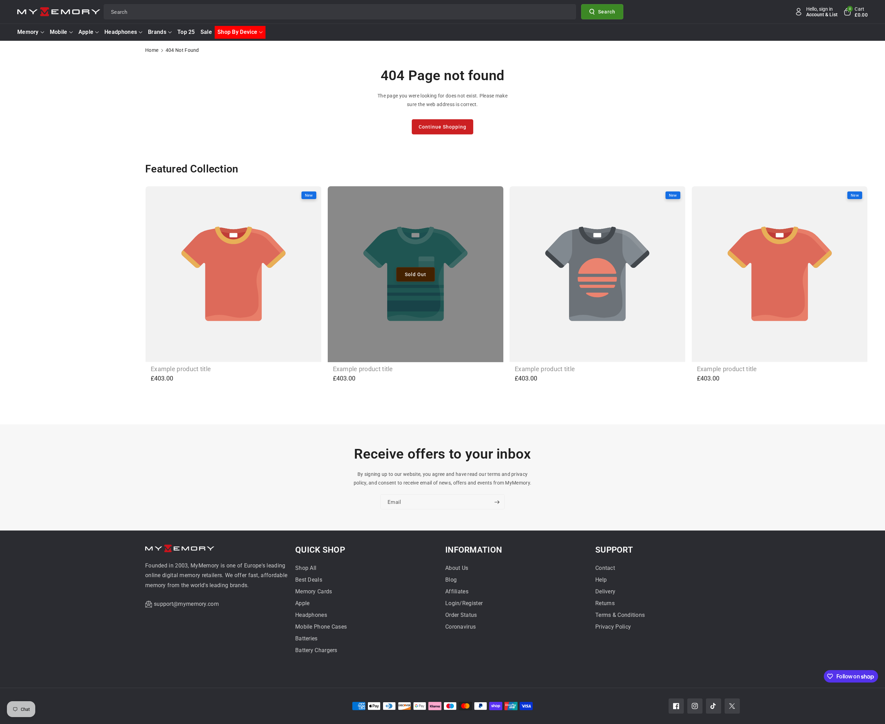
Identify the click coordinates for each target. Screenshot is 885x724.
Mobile (58, 32)
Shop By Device (237, 32)
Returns (605, 603)
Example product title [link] (181, 369)
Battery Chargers (316, 650)
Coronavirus (460, 626)
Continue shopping (442, 127)
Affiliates (456, 591)
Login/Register (464, 603)
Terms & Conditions (620, 615)
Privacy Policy (613, 626)
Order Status (461, 615)
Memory (28, 32)
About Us (456, 568)
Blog (451, 579)
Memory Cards (313, 591)
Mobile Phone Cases (321, 626)
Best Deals (308, 579)
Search (606, 11)
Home (151, 50)
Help (601, 579)
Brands (157, 32)
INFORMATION (473, 550)
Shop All (305, 568)
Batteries (306, 638)
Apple (86, 32)
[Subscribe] (496, 502)
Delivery (605, 591)
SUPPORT (614, 550)
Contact (605, 568)
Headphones (120, 32)
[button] (855, 12)
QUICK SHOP (320, 550)
